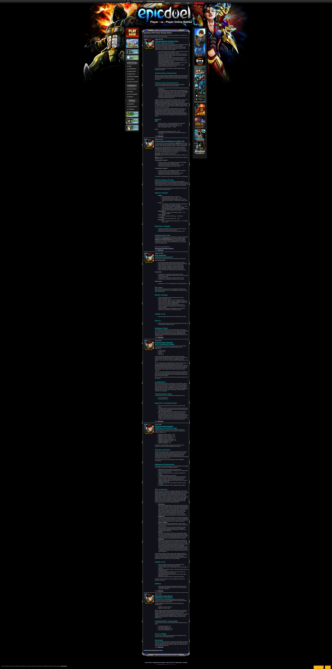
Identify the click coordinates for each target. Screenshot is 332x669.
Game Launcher (199, 3)
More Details (318, 667)
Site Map (185, 662)
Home (129, 66)
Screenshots (132, 68)
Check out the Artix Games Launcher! (164, 248)
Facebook (131, 109)
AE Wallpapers (132, 106)
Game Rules (131, 74)
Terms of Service (170, 662)
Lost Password (132, 94)
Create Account (133, 81)
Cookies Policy (178, 662)
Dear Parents (132, 89)
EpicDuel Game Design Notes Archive (153, 650)
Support (130, 91)
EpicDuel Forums (133, 76)
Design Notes (132, 71)
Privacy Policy (148, 662)
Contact (130, 96)
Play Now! (131, 79)
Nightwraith (160, 136)
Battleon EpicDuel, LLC (163, 664)
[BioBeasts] (200, 102)
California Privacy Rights (159, 662)
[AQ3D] (200, 64)
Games (167, 3)
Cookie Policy (63, 666)
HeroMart (131, 104)
